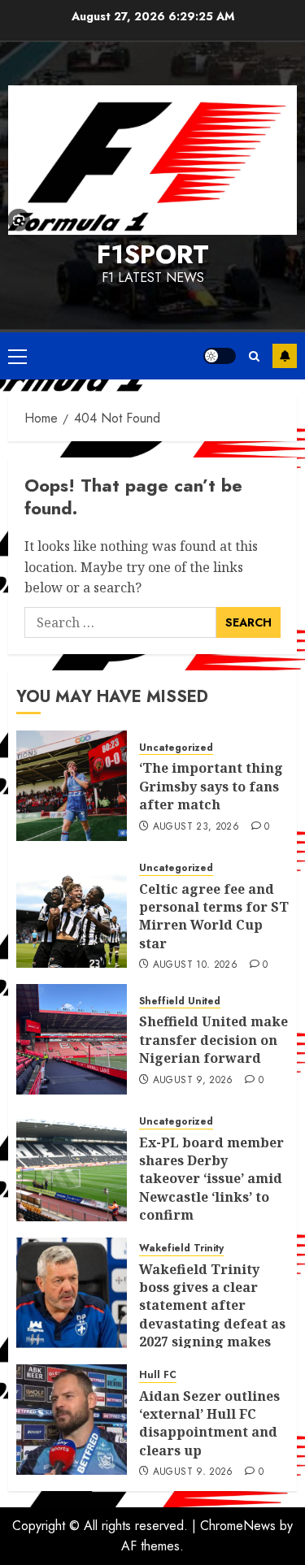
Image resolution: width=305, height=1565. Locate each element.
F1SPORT (153, 254)
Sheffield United (179, 1001)
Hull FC (157, 1375)
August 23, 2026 (196, 827)
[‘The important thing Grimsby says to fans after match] (71, 785)
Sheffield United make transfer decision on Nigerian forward (213, 1039)
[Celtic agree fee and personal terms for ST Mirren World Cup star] (71, 912)
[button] (17, 356)
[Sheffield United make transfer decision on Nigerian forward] (71, 1039)
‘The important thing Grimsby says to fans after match (211, 786)
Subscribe (284, 356)
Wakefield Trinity (181, 1248)
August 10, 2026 (195, 965)
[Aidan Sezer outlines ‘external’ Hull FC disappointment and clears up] (71, 1419)
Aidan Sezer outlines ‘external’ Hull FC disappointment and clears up (209, 1423)
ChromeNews (238, 1525)
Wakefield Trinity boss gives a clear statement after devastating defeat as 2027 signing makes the (212, 1314)
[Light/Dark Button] (219, 356)
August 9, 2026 (193, 1080)
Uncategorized (176, 748)
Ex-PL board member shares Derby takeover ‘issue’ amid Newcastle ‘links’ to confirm (211, 1179)
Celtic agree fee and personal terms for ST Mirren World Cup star (214, 916)
